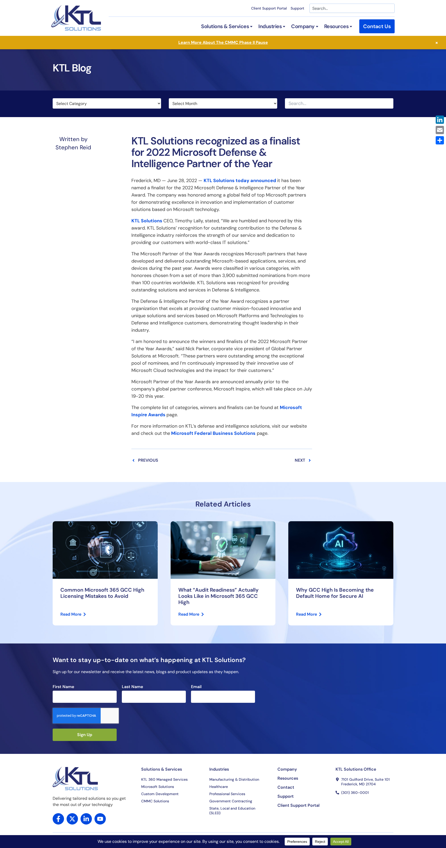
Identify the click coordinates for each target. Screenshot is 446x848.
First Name (63, 686)
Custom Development (160, 794)
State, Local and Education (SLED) (232, 810)
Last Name (132, 686)
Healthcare (218, 786)
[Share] (440, 140)
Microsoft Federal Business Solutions (213, 433)
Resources (287, 778)
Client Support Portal (269, 8)
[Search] (389, 103)
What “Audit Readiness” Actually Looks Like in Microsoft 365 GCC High (218, 596)
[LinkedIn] (440, 120)
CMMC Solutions (155, 801)
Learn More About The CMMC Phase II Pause (223, 42)
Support (297, 8)
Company (287, 769)
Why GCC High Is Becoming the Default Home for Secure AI (335, 592)
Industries (219, 769)
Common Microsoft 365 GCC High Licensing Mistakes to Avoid (102, 592)
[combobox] (352, 8)
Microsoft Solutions (157, 786)
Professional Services (227, 794)
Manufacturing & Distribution (234, 779)
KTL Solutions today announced (240, 180)
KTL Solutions (146, 221)
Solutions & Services (161, 769)
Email (196, 686)
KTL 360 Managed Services (164, 779)
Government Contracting (230, 801)
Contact (285, 787)
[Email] (440, 130)
